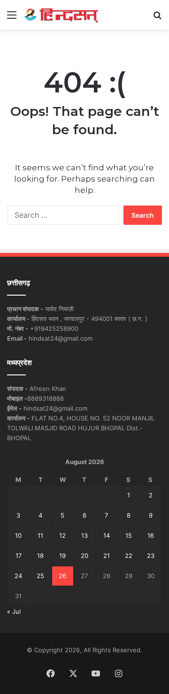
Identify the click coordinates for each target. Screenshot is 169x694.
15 (128, 535)
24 (18, 576)
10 (18, 535)
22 (128, 555)
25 (40, 576)
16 (150, 535)
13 (84, 535)
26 (62, 576)
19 (62, 555)
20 (84, 555)
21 (106, 555)
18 (40, 555)
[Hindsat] (61, 15)
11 (40, 535)
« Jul (14, 611)
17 (18, 555)
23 (150, 555)
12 (62, 535)
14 (106, 535)
